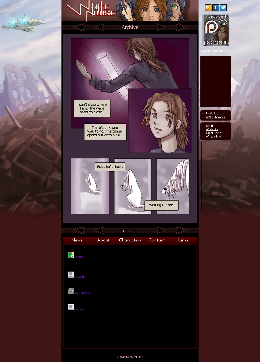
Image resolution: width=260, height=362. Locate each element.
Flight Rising (213, 132)
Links (183, 240)
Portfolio (211, 113)
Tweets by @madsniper (216, 50)
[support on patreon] (215, 45)
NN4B (210, 125)
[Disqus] (130, 297)
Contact (157, 240)
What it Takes (214, 136)
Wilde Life (212, 129)
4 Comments (130, 230)
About (103, 240)
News (76, 240)
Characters (130, 240)
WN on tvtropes (215, 117)
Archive (130, 27)
